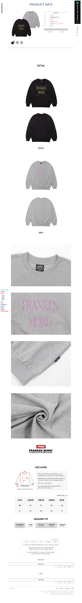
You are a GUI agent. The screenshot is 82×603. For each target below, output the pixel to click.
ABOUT (57, 588)
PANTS (3, 298)
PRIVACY (61, 588)
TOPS (3, 297)
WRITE (69, 566)
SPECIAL (3, 299)
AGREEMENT (67, 588)
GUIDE (72, 588)
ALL (2, 294)
